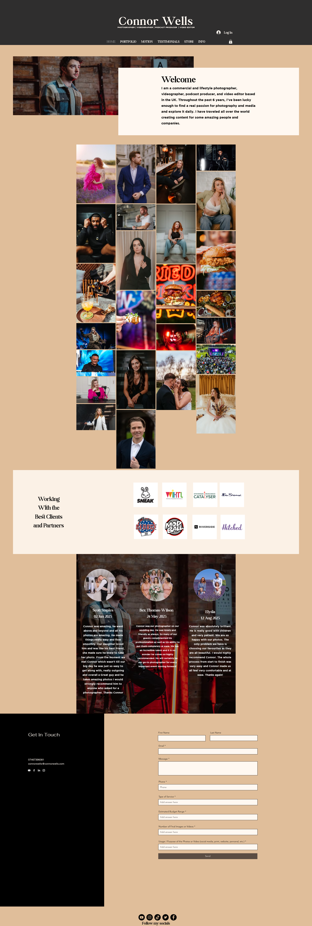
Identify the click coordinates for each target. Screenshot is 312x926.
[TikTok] (157, 917)
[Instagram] (44, 770)
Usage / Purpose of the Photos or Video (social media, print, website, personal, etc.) (201, 841)
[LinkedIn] (39, 770)
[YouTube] (141, 917)
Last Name (215, 732)
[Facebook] (34, 770)
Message (163, 759)
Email (161, 746)
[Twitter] (165, 917)
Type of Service (166, 796)
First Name (163, 732)
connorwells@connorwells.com (46, 763)
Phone (162, 782)
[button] (147, 41)
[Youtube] (29, 770)
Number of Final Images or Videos (176, 826)
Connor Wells (156, 20)
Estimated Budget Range (171, 811)
